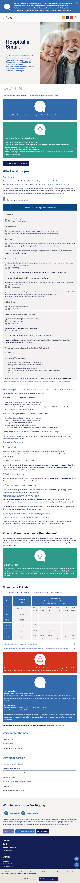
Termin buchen (8, 831)
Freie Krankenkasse (9, 95)
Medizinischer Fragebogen (11, 768)
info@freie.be (32, 813)
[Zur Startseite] (6, 858)
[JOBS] (71, 17)
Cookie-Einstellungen (30, 873)
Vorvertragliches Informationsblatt (14, 773)
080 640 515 (15, 813)
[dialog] (40, 876)
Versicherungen (22, 95)
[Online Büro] (63, 17)
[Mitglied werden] (67, 17)
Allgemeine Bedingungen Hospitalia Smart (17, 782)
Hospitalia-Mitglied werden (16, 163)
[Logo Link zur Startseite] (7, 17)
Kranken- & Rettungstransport (12, 748)
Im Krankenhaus (8, 743)
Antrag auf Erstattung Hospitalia (13, 790)
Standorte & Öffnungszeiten (25, 831)
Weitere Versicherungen (36, 95)
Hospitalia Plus (8, 739)
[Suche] (75, 17)
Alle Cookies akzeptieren (48, 879)
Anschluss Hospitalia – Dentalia (13, 764)
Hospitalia (6, 786)
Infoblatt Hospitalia (9, 777)
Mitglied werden (42, 831)
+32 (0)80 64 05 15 (8, 866)
